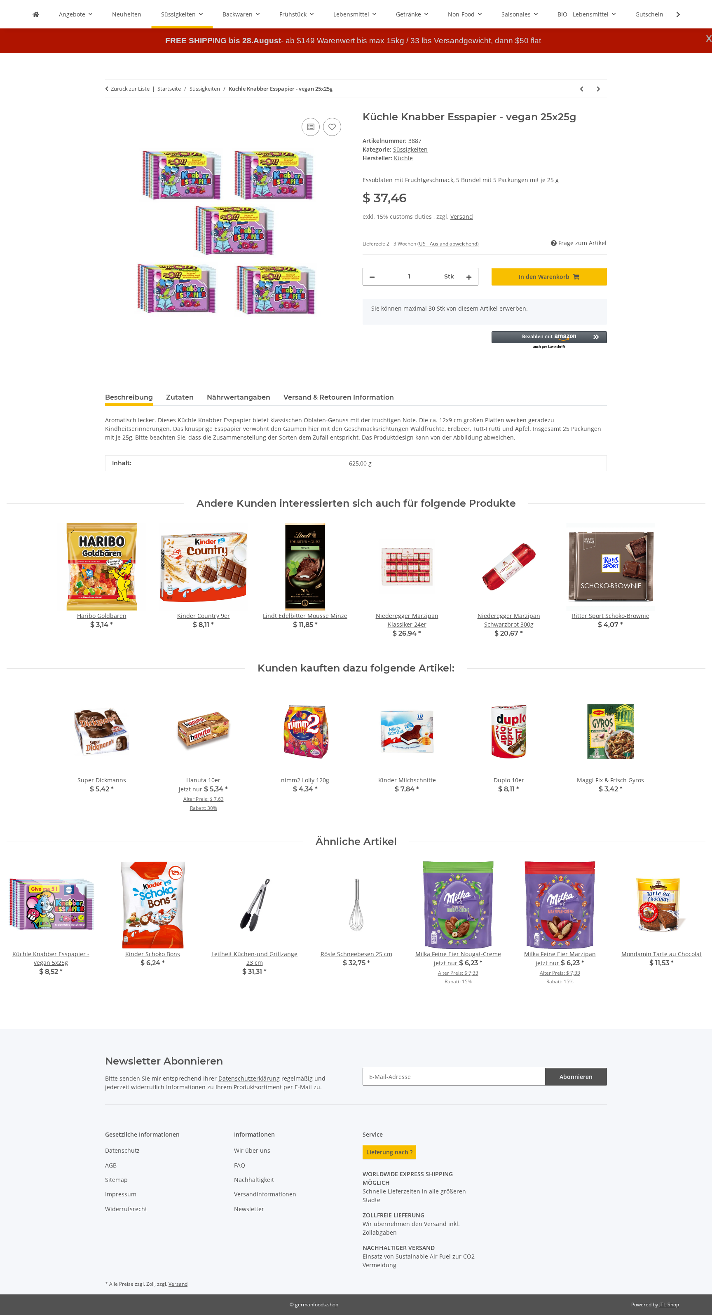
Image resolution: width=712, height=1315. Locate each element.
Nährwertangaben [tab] (238, 397)
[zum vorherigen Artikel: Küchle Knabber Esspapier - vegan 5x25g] (581, 89)
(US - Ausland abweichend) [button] (448, 243)
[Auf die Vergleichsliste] (311, 127)
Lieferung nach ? (389, 1152)
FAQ (239, 1165)
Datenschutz (122, 1150)
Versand (461, 216)
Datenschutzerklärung (249, 1078)
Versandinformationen (265, 1194)
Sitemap (116, 1180)
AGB (111, 1165)
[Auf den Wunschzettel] (332, 127)
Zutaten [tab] (180, 397)
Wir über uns (252, 1150)
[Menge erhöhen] (469, 276)
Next (692, 929)
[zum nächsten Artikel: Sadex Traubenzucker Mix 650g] (598, 89)
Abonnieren (576, 1077)
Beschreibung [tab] (129, 397)
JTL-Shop (669, 1304)
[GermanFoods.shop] (36, 14)
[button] (673, 14)
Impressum (120, 1194)
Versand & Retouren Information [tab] (338, 397)
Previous (20, 929)
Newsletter (249, 1209)
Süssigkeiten (410, 149)
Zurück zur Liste (130, 88)
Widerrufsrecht (126, 1209)
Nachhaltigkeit (254, 1180)
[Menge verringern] (372, 276)
